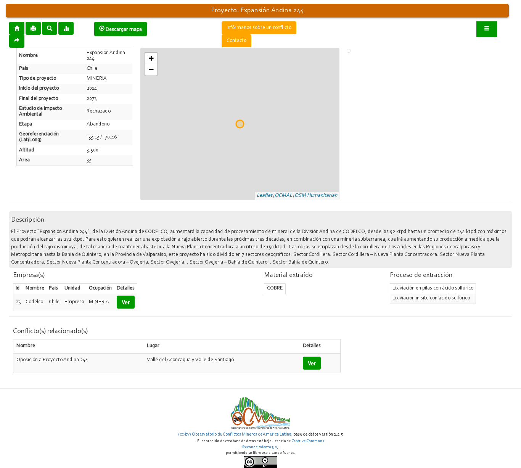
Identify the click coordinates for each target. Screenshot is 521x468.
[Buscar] (49, 28)
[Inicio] (16, 28)
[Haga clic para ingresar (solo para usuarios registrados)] (486, 29)
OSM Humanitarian (315, 195)
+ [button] (151, 58)
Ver (126, 302)
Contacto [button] (236, 40)
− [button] (151, 69)
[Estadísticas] (66, 28)
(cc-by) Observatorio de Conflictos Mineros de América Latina (234, 434)
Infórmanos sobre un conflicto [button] (259, 28)
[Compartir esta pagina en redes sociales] (16, 41)
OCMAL (283, 195)
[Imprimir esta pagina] (33, 28)
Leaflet (264, 195)
